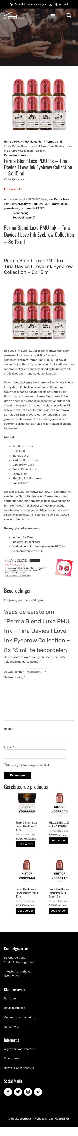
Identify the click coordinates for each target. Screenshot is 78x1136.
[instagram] (28, 1092)
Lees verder (25, 844)
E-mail (9, 747)
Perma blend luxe (15, 155)
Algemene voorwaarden (19, 1049)
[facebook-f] (8, 1092)
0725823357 (12, 976)
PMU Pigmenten (33, 141)
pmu (23, 208)
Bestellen (10, 998)
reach (31, 208)
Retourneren (12, 1026)
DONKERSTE (60, 204)
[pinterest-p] (38, 1092)
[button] (37, 15)
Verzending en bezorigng (20, 1017)
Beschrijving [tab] (20, 213)
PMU (17, 141)
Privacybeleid (12, 1058)
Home (8, 141)
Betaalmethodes (14, 1008)
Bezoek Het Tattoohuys (19, 1068)
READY (40, 208)
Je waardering (14, 671)
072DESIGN (62, 1118)
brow (27, 204)
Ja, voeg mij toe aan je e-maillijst (28, 765)
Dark (35, 204)
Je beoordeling (14, 677)
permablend (11, 208)
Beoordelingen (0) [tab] (23, 217)
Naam (8, 729)
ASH (20, 204)
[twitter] (18, 1092)
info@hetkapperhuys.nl (18, 971)
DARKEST (45, 204)
